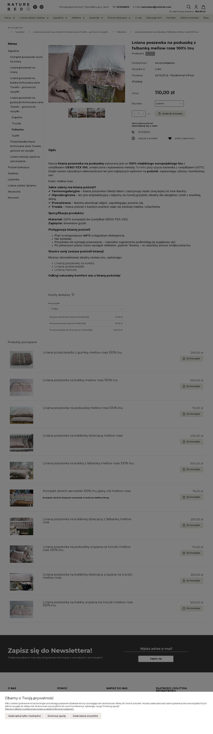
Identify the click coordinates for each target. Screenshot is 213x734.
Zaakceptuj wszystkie (85, 716)
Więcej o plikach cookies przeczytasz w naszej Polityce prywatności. (39, 709)
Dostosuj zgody (57, 716)
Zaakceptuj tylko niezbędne (24, 716)
